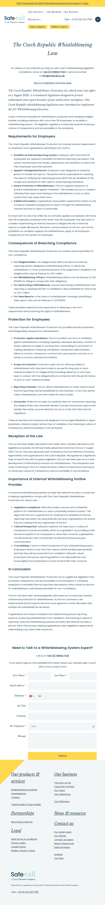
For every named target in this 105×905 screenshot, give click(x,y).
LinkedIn (58, 854)
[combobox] (32, 696)
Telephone (20, 695)
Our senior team (63, 832)
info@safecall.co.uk (53, 75)
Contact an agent (63, 839)
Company (21, 716)
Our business (65, 774)
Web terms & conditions (24, 839)
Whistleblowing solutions (24, 789)
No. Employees (18, 726)
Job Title (21, 705)
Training (15, 797)
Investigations (18, 793)
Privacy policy (18, 843)
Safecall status (62, 847)
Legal (16, 830)
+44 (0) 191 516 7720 (28, 892)
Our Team (59, 790)
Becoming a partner (22, 821)
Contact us (64, 823)
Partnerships (22, 813)
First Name (19, 675)
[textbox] (62, 727)
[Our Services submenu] (43, 12)
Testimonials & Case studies (26, 804)
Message (22, 736)
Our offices (60, 835)
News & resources (70, 813)
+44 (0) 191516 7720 (54, 72)
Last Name (60, 675)
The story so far (62, 782)
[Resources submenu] (40, 19)
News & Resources (64, 843)
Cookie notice (18, 846)
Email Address (18, 685)
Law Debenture (62, 794)
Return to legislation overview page (53, 83)
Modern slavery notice (23, 850)
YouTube (58, 858)
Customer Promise (64, 786)
